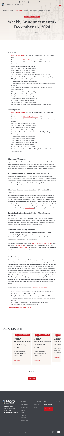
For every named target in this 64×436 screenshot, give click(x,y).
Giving (35, 408)
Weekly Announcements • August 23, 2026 (22, 343)
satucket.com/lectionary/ (40, 288)
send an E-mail (23, 248)
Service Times (33, 2)
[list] (31, 352)
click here (26, 250)
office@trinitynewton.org (11, 413)
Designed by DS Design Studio (22, 432)
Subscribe (48, 409)
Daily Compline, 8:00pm (18, 55)
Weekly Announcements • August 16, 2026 (42, 343)
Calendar (23, 2)
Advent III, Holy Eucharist (30, 60)
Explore (24, 420)
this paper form (19, 245)
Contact (43, 2)
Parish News (18, 10)
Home (23, 402)
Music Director (29, 208)
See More (32, 378)
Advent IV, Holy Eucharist (30, 117)
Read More (17, 360)
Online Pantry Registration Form (41, 243)
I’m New (24, 405)
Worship (24, 408)
